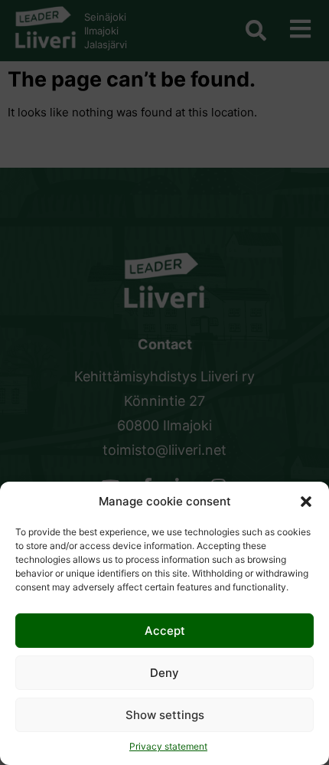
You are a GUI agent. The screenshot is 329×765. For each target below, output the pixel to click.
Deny (164, 672)
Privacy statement (168, 746)
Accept (165, 630)
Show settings (164, 715)
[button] (306, 501)
